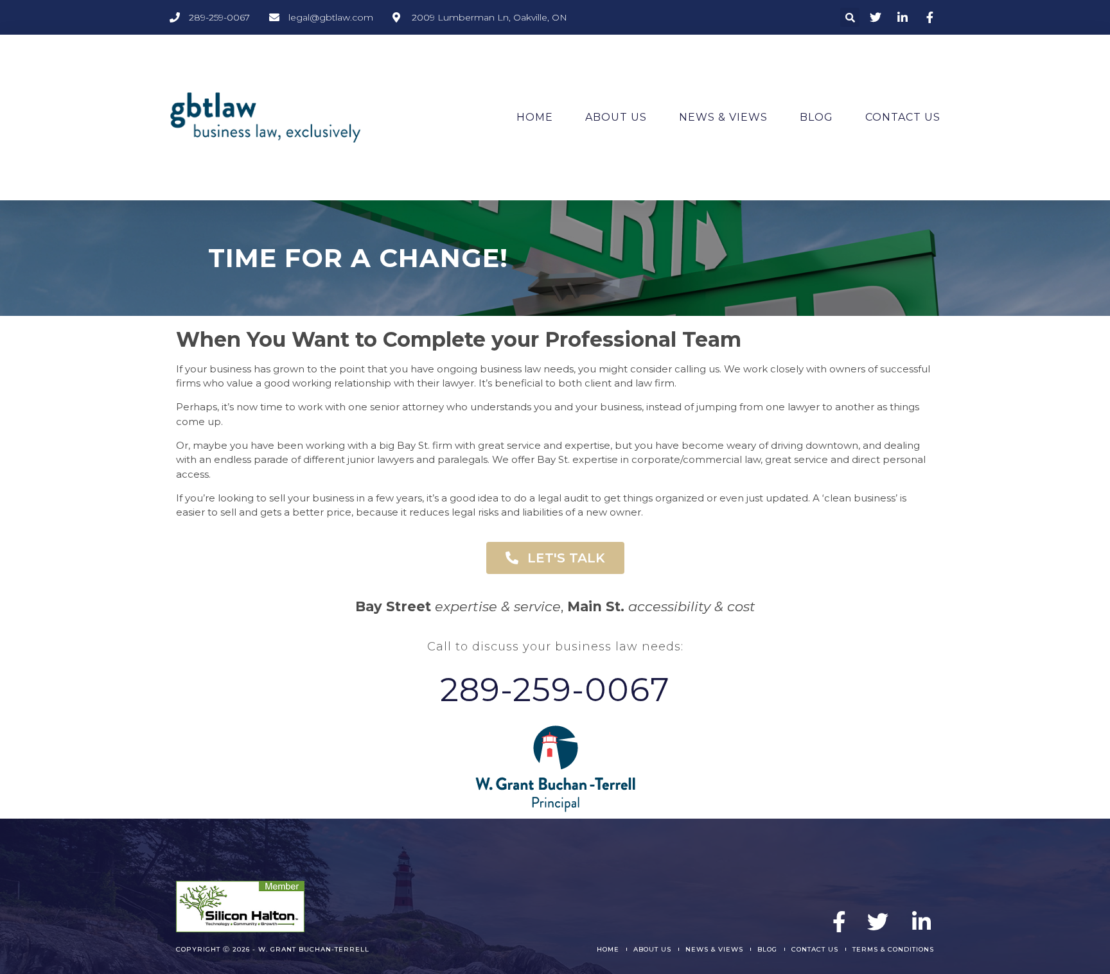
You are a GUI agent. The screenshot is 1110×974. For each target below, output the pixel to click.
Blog (816, 117)
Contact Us (902, 117)
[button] (849, 17)
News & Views (723, 117)
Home (534, 117)
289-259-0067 (555, 689)
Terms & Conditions (893, 949)
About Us (616, 117)
